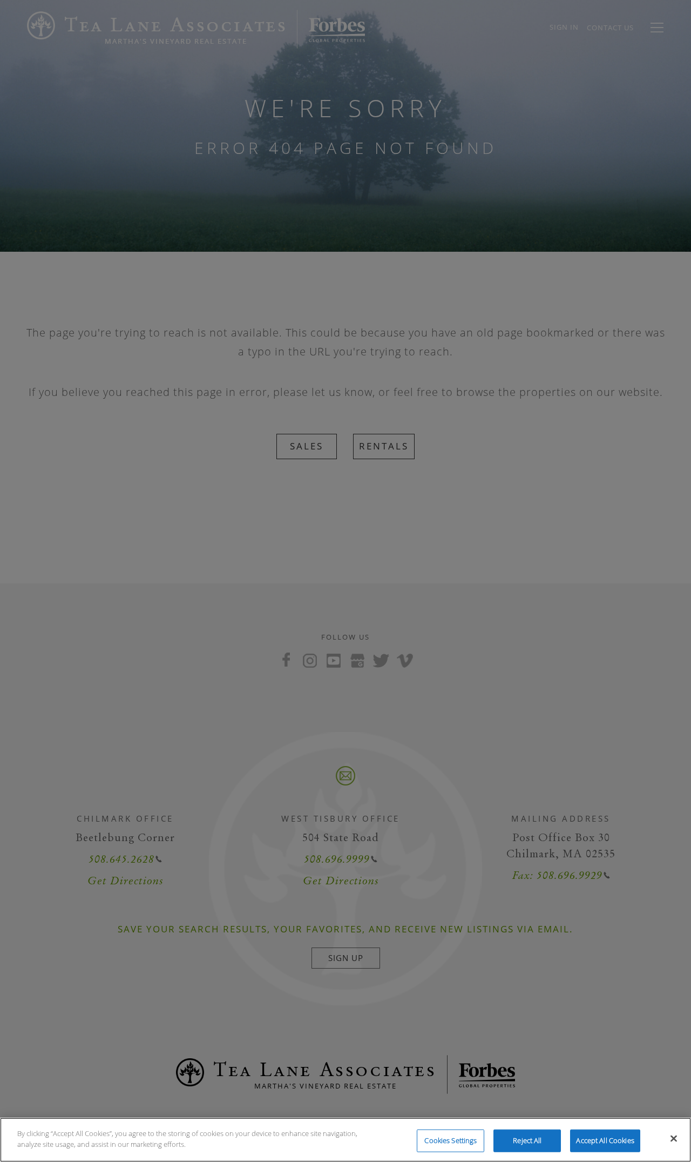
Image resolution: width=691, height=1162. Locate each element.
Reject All (527, 1140)
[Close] (674, 1138)
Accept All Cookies (605, 1140)
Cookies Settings (450, 1140)
